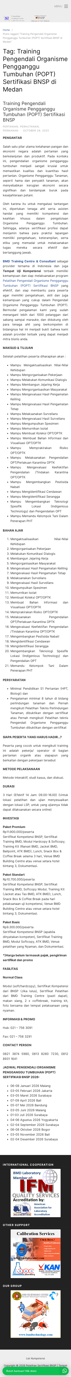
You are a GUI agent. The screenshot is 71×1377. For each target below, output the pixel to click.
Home (6, 29)
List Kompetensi (35, 1358)
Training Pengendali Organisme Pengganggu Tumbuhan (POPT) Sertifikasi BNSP (34, 112)
